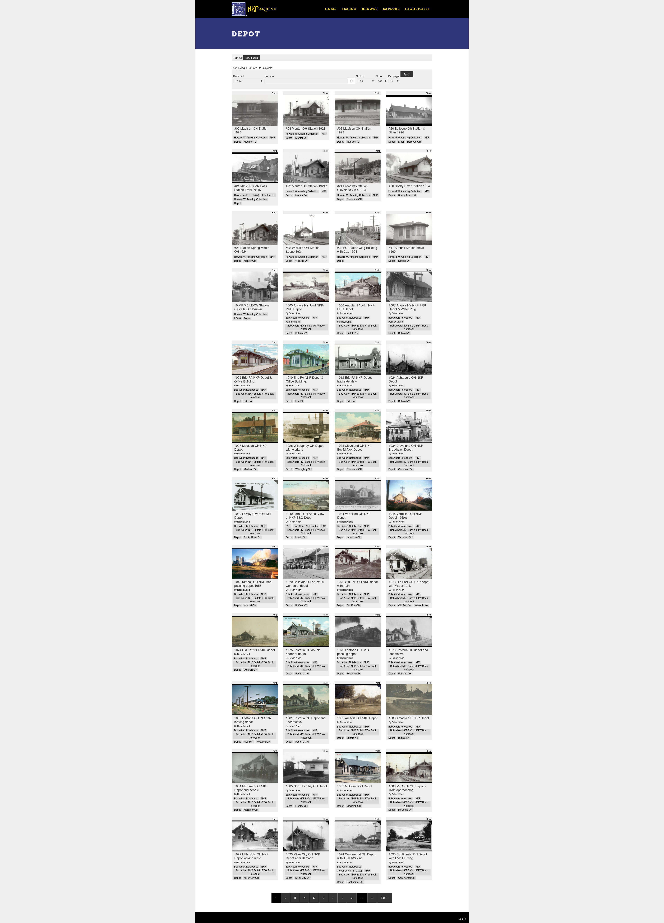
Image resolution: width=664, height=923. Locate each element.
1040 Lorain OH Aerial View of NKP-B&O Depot (305, 515)
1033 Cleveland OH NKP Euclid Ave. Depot (354, 447)
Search (349, 9)
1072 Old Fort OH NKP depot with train (357, 583)
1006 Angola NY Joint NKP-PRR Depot (356, 307)
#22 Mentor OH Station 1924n (306, 186)
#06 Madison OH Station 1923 (354, 130)
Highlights (417, 9)
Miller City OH (251, 877)
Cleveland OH (354, 199)
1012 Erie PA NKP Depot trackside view (354, 379)
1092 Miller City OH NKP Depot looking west (251, 856)
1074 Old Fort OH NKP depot (254, 649)
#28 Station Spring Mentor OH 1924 (252, 249)
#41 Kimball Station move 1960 (406, 249)
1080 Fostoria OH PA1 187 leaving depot (252, 720)
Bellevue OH (414, 141)
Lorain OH (301, 537)
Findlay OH (301, 806)
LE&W (237, 318)
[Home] (256, 8)
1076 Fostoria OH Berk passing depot (353, 651)
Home (330, 9)
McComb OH (354, 806)
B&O (287, 526)
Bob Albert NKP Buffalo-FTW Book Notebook (306, 327)
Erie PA (248, 401)
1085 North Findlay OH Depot (306, 786)
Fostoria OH (302, 673)
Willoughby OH (303, 469)
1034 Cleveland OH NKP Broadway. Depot (406, 447)
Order (379, 76)
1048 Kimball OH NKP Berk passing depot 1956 (253, 583)
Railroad (238, 76)
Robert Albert (295, 313)
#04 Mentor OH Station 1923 (305, 128)
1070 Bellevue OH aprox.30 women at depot (305, 583)
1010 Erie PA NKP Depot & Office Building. (304, 379)
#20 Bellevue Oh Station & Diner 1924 (407, 130)
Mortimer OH (251, 809)
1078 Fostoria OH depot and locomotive (408, 651)
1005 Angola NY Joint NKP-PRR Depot (305, 307)
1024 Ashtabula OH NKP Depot (406, 379)
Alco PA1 (248, 741)
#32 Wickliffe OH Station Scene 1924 (303, 249)
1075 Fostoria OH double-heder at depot (304, 651)
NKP (272, 137)
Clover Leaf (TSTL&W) (246, 195)
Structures (251, 58)
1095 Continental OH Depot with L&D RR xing (408, 856)
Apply (407, 74)
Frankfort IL (268, 195)
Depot (237, 141)
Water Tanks (421, 605)
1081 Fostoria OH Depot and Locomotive (306, 720)
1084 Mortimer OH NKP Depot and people (250, 788)
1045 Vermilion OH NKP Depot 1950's (405, 515)
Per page (393, 76)
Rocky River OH (407, 195)
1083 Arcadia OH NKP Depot (409, 718)
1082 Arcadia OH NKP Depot (357, 718)
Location (270, 76)
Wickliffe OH (301, 260)
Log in (462, 919)
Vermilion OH (354, 537)
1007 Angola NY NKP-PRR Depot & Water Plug (407, 307)
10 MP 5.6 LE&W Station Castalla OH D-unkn (251, 307)
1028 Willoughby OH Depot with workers (305, 447)
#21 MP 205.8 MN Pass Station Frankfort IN (250, 188)
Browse (370, 9)
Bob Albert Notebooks (297, 317)
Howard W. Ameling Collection (250, 137)
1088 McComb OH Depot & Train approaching (408, 788)
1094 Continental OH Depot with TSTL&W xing (356, 856)
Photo (274, 93)
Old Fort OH (353, 605)
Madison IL (250, 141)
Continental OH (355, 882)
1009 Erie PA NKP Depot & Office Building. (253, 379)
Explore (391, 9)
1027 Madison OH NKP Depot (250, 447)
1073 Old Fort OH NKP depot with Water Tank (409, 583)
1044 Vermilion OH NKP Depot (354, 515)
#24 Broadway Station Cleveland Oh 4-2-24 (352, 188)
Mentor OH (301, 137)
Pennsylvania (292, 321)
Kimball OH (404, 260)
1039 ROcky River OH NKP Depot (253, 515)
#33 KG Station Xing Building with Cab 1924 (357, 249)
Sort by (360, 76)
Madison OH (250, 469)
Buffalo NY (301, 333)
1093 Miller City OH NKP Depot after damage (303, 856)
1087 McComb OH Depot (354, 786)
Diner (401, 141)
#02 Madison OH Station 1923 (251, 130)
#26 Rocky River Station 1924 (409, 186)
